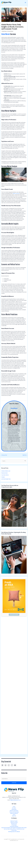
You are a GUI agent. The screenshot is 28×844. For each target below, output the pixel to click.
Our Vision (14, 808)
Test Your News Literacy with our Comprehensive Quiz (14, 829)
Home (14, 806)
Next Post (25, 455)
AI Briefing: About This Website (14, 831)
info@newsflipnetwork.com (15, 800)
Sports (14, 814)
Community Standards (14, 826)
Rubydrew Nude (4, 473)
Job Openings (14, 825)
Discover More (14, 614)
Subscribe (14, 782)
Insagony (3, 477)
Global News (4, 31)
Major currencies (16, 193)
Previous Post (4, 455)
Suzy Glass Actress (5, 475)
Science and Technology (14, 812)
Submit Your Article (14, 822)
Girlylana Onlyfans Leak (5, 471)
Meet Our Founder (14, 821)
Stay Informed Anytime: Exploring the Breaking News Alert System (14, 827)
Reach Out (14, 816)
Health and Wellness (14, 813)
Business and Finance (14, 810)
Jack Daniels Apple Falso (6, 479)
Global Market (5, 34)
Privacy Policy (14, 830)
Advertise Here (14, 823)
